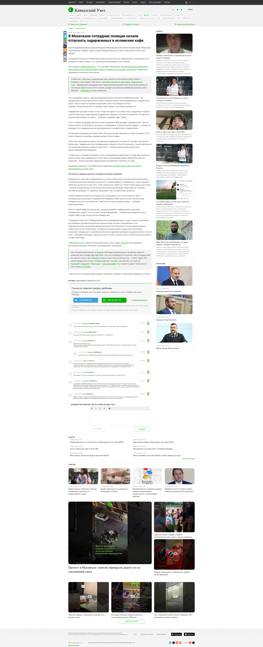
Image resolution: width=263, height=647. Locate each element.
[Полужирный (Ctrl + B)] (92, 408)
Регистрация (97, 429)
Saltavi (84, 372)
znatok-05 (85, 323)
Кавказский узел (76, 243)
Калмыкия (177, 15)
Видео (143, 2)
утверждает (85, 91)
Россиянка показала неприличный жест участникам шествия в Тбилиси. (127, 615)
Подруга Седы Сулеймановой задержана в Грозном (173, 166)
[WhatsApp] (65, 39)
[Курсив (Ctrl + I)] (96, 408)
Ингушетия (154, 15)
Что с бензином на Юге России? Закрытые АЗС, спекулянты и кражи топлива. (173, 615)
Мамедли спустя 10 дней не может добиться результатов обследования (179, 490)
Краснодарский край (89, 18)
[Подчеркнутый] (100, 408)
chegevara (85, 332)
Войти (190, 9)
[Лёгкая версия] (186, 2)
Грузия (140, 15)
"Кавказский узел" (88, 67)
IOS (106, 252)
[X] (65, 46)
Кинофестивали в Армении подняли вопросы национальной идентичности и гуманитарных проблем (147, 492)
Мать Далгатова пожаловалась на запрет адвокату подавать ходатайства (172, 243)
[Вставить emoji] (109, 408)
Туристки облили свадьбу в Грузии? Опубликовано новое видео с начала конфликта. (173, 535)
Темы (81, 2)
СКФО (158, 18)
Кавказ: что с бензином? (78, 24)
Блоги (134, 2)
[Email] (65, 57)
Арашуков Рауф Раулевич (166, 319)
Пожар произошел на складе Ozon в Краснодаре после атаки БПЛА (97, 442)
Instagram (85, 264)
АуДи (84, 394)
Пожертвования (161, 634)
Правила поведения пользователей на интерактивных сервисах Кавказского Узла (111, 642)
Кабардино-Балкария (166, 15)
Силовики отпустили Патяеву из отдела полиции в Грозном (172, 99)
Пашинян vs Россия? (132, 24)
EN (194, 2)
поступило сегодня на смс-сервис (116, 82)
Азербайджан (94, 15)
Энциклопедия (114, 2)
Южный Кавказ (73, 21)
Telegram (96, 258)
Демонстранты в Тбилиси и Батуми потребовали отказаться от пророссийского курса (83, 491)
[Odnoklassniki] (65, 50)
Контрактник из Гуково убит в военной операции (153, 448)
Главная (70, 28)
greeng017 (85, 360)
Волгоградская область (129, 15)
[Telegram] (65, 36)
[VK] (65, 32)
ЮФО (81, 21)
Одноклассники (109, 264)
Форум (126, 2)
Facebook (75, 264)
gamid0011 (86, 381)
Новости (71, 2)
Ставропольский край (168, 18)
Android (100, 252)
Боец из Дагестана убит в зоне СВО (170, 132)
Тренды (89, 2)
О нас (135, 634)
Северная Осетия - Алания (147, 18)
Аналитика (100, 2)
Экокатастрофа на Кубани (185, 24)
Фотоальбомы (155, 2)
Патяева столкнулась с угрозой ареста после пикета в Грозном (173, 56)
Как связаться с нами (146, 634)
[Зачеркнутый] (104, 408)
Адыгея (86, 15)
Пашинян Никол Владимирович (169, 291)
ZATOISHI (85, 340)
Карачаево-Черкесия (75, 18)
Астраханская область (113, 15)
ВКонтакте (95, 264)
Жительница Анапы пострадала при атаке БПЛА (89, 455)
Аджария (78, 15)
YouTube (87, 267)
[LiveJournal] (65, 53)
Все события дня (188, 459)
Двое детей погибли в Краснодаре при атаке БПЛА (153, 442)
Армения (102, 15)
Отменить (141, 429)
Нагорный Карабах (102, 18)
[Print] (65, 60)
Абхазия (71, 15)
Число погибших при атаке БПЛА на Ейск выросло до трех (157, 455)
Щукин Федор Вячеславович (167, 348)
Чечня (178, 18)
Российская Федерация (116, 18)
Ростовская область (131, 18)
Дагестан (146, 15)
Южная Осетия (187, 18)
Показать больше (131, 621)
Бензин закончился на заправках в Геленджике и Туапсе (114, 490)
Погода (167, 2)
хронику (124, 243)
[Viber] (65, 43)
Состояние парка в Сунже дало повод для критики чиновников (172, 202)
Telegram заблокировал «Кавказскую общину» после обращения (172, 573)
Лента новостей (80, 28)
